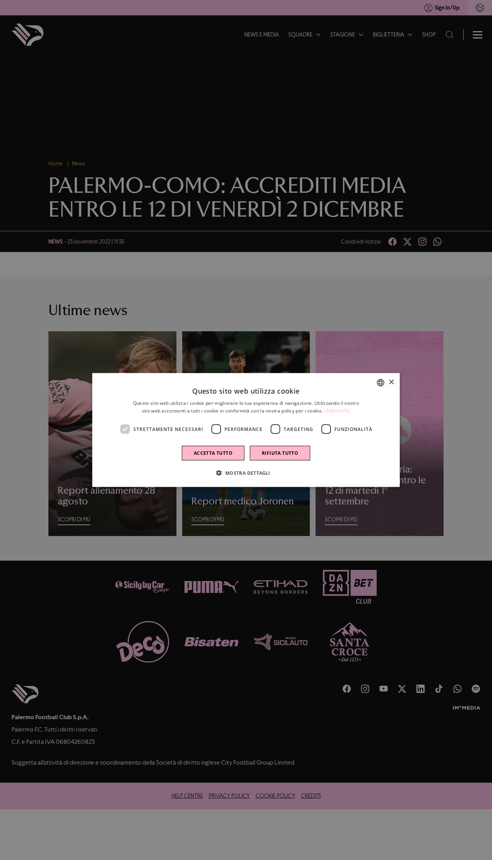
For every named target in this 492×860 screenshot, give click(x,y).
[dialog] (246, 430)
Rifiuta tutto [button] (280, 453)
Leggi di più (337, 410)
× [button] (391, 382)
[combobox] (380, 382)
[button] (246, 473)
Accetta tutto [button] (213, 453)
